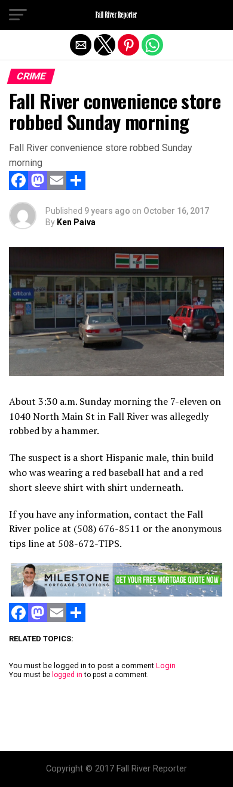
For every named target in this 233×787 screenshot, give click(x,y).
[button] (18, 15)
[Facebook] (18, 186)
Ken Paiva (76, 222)
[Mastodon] (37, 186)
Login (166, 665)
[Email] (56, 186)
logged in (67, 675)
